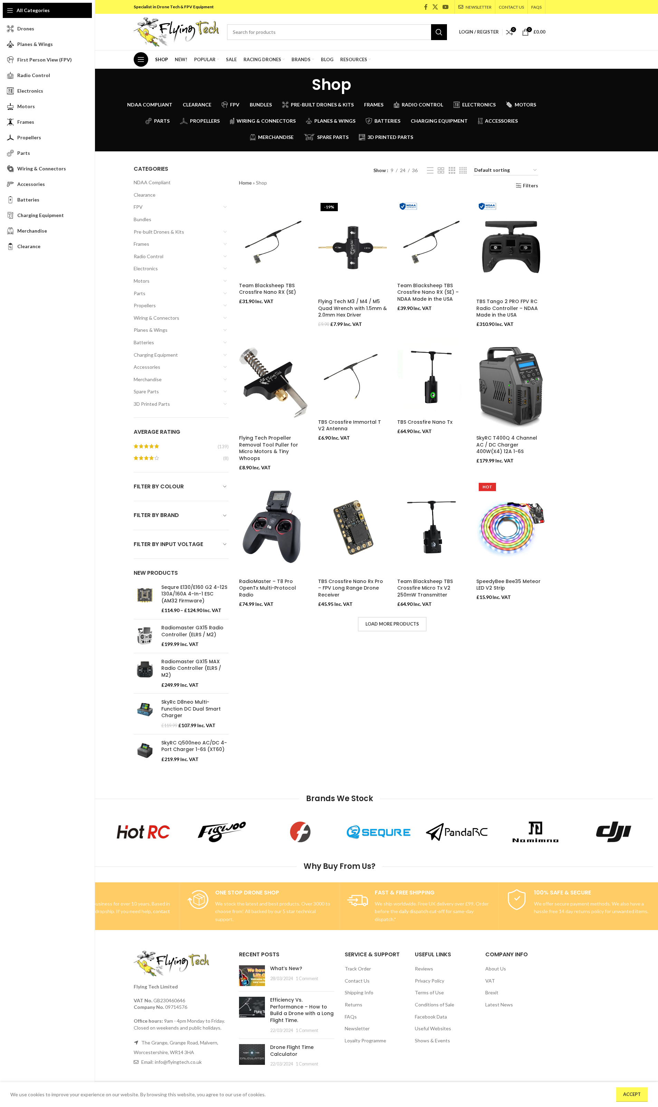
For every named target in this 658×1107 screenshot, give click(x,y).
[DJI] (613, 832)
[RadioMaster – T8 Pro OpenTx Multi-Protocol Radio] (273, 527)
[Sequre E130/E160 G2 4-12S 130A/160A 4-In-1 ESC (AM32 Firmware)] (145, 599)
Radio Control (148, 256)
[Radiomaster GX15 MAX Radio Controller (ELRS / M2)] (145, 673)
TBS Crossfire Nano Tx (424, 422)
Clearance (144, 195)
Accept (632, 1094)
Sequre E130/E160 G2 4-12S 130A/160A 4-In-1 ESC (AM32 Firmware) (194, 594)
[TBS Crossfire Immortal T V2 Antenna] (352, 376)
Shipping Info (359, 992)
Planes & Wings (151, 330)
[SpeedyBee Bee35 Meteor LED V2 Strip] (510, 527)
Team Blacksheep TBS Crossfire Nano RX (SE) (267, 289)
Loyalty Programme (365, 1040)
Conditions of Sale (434, 1004)
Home (245, 183)
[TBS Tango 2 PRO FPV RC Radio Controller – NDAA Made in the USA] (510, 247)
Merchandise (148, 379)
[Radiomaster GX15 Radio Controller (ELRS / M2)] (145, 636)
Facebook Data (431, 1017)
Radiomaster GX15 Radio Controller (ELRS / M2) (192, 631)
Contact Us (357, 981)
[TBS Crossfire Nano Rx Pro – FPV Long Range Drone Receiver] (352, 527)
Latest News (499, 1004)
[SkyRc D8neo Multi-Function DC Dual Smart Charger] (145, 714)
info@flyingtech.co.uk (178, 1062)
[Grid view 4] (463, 170)
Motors (142, 281)
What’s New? (286, 968)
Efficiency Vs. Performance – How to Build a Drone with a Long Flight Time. (302, 1010)
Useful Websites (433, 1028)
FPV (138, 207)
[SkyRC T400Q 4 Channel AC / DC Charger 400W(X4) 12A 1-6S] (510, 384)
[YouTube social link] (445, 7)
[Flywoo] (222, 832)
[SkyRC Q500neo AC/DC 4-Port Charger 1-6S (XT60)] (145, 751)
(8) (226, 458)
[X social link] (435, 7)
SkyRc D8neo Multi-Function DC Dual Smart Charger (191, 709)
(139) (223, 446)
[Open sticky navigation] (141, 59)
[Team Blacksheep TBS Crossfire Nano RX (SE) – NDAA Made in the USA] (431, 239)
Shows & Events (432, 1040)
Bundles (142, 219)
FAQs (351, 1017)
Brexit (491, 992)
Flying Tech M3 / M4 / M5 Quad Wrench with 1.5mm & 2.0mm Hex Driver (352, 308)
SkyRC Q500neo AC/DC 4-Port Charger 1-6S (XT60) (194, 746)
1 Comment (307, 978)
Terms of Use (429, 992)
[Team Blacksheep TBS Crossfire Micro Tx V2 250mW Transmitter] (431, 527)
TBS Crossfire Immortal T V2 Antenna (349, 425)
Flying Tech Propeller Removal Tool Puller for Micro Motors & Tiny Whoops (268, 448)
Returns (353, 1004)
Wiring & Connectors (156, 318)
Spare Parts (146, 391)
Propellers (145, 305)
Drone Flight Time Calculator (292, 1051)
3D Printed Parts (152, 404)
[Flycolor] (300, 832)
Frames (141, 244)
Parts (139, 293)
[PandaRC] (457, 832)
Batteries (144, 342)
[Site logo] (177, 31)
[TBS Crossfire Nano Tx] (431, 376)
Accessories (147, 367)
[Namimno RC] (535, 832)
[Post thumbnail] (252, 975)
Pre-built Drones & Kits (159, 232)
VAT (490, 981)
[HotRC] (143, 832)
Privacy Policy (429, 981)
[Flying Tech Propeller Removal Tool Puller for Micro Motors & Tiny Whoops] (273, 384)
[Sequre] (379, 832)
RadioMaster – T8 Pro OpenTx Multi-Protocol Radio (267, 588)
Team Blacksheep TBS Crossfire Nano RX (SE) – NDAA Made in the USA (428, 292)
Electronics (146, 268)
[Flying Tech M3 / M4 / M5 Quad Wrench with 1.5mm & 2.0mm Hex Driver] (352, 247)
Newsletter (357, 1028)
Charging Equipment (156, 355)
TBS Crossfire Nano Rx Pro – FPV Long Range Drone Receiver (350, 588)
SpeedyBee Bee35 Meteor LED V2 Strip (508, 585)
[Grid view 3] (452, 170)
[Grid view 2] (441, 170)
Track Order (358, 969)
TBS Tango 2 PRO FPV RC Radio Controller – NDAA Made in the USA (507, 308)
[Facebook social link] (426, 7)
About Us (495, 969)
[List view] (430, 170)
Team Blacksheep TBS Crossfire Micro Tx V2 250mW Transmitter (425, 588)
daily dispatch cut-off (422, 911)
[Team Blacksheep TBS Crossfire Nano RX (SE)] (273, 239)
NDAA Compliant (152, 182)
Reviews (424, 969)
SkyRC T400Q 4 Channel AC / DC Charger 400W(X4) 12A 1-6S (506, 444)
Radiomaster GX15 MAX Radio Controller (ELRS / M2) (191, 668)
